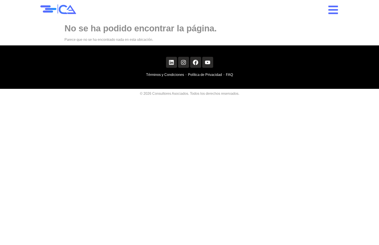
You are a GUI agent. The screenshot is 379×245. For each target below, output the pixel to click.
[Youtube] (207, 62)
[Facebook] (195, 62)
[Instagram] (183, 62)
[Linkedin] (171, 62)
